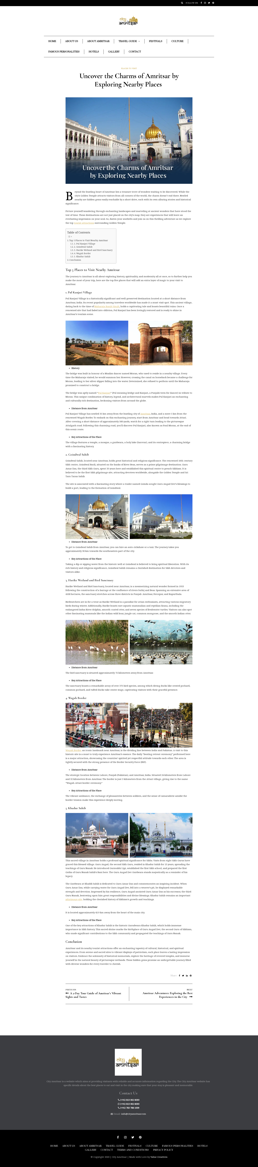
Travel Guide (128, 41)
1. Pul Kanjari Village (85, 243)
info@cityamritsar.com (133, 1113)
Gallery (114, 51)
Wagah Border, (74, 750)
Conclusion (75, 259)
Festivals (155, 41)
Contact (135, 51)
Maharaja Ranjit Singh (106, 306)
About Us (71, 41)
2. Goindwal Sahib (83, 247)
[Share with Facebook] (179, 975)
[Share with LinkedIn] (187, 975)
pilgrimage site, (74, 899)
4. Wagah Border (82, 253)
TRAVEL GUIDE (115, 1145)
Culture (177, 41)
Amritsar (145, 413)
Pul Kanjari (104, 392)
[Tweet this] (183, 975)
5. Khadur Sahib (82, 256)
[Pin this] (190, 975)
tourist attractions (84, 222)
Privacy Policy (163, 1150)
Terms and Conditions (133, 1150)
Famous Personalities (64, 51)
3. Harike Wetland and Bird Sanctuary (93, 250)
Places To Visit (129, 68)
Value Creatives (158, 1156)
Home (52, 41)
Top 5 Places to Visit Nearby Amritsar (89, 240)
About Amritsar (98, 41)
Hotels (94, 51)
